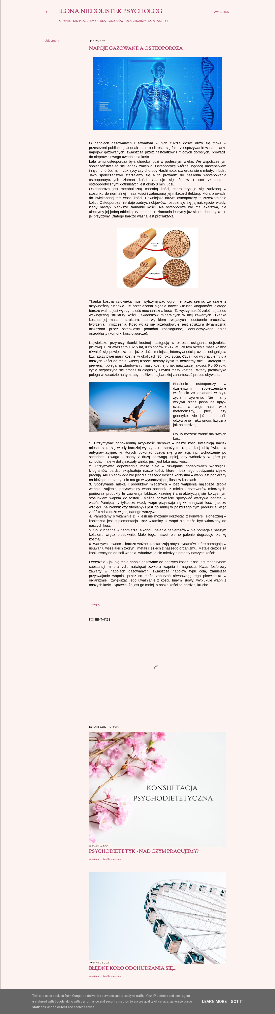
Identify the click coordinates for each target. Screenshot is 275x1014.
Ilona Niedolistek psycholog (110, 11)
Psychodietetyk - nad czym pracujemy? (144, 851)
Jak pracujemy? (85, 21)
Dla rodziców (111, 21)
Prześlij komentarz (112, 859)
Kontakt (155, 21)
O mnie (65, 21)
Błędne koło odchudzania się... (133, 968)
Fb (167, 21)
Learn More (214, 1001)
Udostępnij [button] (52, 40)
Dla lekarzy (136, 21)
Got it (237, 1001)
